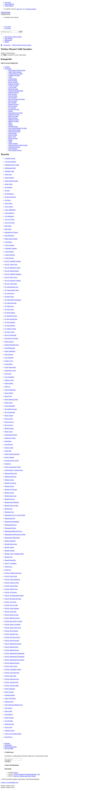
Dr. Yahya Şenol (9, 332)
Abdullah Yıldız (9, 171)
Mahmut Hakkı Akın (11, 473)
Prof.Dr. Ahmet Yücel (11, 589)
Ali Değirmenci (9, 194)
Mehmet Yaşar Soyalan (11, 505)
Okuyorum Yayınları (14, 130)
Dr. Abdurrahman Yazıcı (12, 290)
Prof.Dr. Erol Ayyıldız (11, 605)
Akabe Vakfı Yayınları (15, 72)
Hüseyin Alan (9, 419)
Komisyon (8, 464)
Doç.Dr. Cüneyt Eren (11, 264)
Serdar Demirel (9, 717)
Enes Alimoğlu (9, 357)
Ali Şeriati (8, 200)
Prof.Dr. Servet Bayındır (12, 672)
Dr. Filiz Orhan (9, 309)
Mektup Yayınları (13, 121)
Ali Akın (7, 190)
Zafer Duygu (8, 737)
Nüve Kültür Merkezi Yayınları (17, 128)
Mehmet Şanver (9, 486)
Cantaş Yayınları (13, 85)
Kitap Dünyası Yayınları (15, 113)
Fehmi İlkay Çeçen (10, 370)
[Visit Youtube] (2, 740)
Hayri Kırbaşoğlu (10, 412)
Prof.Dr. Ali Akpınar (11, 592)
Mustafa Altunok (10, 550)
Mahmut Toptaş (9, 480)
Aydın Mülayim (9, 213)
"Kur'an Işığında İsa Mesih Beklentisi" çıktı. (27, 774)
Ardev (10, 77)
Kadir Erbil (8, 451)
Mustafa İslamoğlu (10, 560)
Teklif (10, 142)
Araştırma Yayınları (14, 75)
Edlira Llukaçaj (9, 341)
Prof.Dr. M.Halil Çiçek (11, 634)
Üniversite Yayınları (14, 147)
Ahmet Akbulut (9, 177)
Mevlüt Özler (9, 509)
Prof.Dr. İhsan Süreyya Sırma (13, 621)
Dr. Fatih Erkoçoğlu (10, 303)
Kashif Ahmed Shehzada (12, 454)
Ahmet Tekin (8, 184)
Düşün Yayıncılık (13, 92)
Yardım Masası (9, 6)
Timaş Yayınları (13, 143)
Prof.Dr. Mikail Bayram (12, 650)
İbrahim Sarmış (9, 428)
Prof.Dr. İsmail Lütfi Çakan (13, 627)
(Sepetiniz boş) (6, 14)
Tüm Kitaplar (9, 38)
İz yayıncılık (12, 108)
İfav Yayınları (12, 102)
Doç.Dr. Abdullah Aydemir (13, 261)
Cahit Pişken (8, 242)
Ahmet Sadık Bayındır (11, 181)
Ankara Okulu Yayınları (15, 73)
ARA (20, 31)
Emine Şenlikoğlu (10, 351)
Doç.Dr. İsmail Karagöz (12, 271)
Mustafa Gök (8, 557)
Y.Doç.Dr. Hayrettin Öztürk (13, 734)
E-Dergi (15, 772)
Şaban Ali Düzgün (10, 698)
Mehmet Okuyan (10, 499)
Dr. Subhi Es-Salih (10, 329)
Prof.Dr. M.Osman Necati (12, 637)
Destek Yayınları (13, 89)
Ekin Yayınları (12, 94)
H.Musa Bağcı (9, 383)
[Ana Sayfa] (2, 45)
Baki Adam (8, 226)
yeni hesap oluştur (30, 9)
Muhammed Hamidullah (12, 521)
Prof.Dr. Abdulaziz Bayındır (13, 573)
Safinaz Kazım (9, 701)
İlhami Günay (9, 431)
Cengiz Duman (9, 258)
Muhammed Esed (10, 518)
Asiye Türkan (9, 206)
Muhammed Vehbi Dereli (12, 537)
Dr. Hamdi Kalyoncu (11, 316)
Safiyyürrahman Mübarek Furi (14, 705)
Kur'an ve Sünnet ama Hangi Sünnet (25, 776)
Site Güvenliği (9, 748)
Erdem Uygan (9, 361)
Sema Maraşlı (9, 714)
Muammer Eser (9, 512)
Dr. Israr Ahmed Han (11, 319)
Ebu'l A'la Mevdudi (10, 335)
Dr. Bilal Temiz (9, 296)
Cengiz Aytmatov (10, 255)
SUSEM (7, 67)
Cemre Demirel (9, 251)
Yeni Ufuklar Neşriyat (15, 150)
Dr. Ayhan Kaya (9, 293)
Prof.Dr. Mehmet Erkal (11, 647)
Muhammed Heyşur (10, 525)
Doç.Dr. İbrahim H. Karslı (12, 267)
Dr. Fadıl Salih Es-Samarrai (13, 300)
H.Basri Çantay (9, 380)
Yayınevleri (7, 45)
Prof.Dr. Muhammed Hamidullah (14, 653)
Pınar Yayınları (12, 135)
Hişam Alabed (9, 415)
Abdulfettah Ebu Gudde (12, 165)
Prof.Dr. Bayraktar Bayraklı (13, 599)
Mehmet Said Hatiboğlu (12, 502)
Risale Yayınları (13, 138)
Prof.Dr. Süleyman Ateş (12, 679)
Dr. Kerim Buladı (10, 322)
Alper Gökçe (8, 203)
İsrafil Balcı (8, 441)
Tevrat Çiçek (8, 727)
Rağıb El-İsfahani (10, 689)
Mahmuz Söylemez (10, 483)
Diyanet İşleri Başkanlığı (15, 91)
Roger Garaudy (9, 692)
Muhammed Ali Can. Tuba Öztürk (15, 515)
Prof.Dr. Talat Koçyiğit (11, 682)
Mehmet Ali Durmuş (11, 489)
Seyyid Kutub (9, 721)
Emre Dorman (9, 354)
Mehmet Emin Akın (10, 496)
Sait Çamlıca (8, 708)
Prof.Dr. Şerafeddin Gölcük (13, 669)
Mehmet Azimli (9, 492)
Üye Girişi (8, 26)
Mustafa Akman (9, 547)
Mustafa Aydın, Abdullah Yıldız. (14, 554)
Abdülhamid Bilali (10, 168)
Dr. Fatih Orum (9, 306)
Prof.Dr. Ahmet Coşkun (12, 582)
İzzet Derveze (9, 444)
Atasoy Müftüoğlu (10, 210)
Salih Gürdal (8, 711)
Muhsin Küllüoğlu (10, 541)
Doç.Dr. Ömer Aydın (11, 277)
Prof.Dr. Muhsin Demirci (12, 663)
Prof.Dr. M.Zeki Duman (12, 640)
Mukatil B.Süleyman (11, 544)
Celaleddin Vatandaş (11, 248)
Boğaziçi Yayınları (13, 84)
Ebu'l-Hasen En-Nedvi (11, 338)
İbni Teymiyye (9, 425)
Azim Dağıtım (12, 79)
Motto (10, 123)
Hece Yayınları (12, 101)
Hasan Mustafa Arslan (11, 399)
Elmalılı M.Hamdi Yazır (12, 345)
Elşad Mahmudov (10, 348)
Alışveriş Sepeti (5, 12)
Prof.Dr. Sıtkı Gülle (10, 676)
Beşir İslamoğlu (9, 235)
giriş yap (19, 9)
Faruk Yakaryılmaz (10, 367)
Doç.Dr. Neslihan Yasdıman (13, 274)
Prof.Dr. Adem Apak (11, 576)
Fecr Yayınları (12, 97)
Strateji (10, 140)
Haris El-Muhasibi (10, 390)
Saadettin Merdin (10, 695)
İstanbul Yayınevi (13, 104)
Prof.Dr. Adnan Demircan (12, 579)
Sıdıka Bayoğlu (9, 724)
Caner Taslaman (9, 245)
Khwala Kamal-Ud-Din (12, 460)
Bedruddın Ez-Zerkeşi (11, 232)
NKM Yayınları (13, 126)
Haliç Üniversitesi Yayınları (16, 99)
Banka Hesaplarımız (11, 747)
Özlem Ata (8, 570)
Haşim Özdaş (9, 402)
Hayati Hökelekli (10, 406)
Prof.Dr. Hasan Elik (10, 611)
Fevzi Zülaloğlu (9, 377)
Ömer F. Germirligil (10, 563)
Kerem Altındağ (9, 457)
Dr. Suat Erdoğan (10, 325)
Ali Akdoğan (8, 187)
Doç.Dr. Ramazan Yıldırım (13, 280)
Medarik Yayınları (13, 119)
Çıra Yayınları (12, 87)
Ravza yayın (12, 136)
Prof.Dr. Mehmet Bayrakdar (13, 644)
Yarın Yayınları (12, 148)
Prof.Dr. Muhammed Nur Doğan (14, 660)
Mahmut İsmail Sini (10, 476)
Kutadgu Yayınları (13, 114)
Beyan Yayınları (13, 82)
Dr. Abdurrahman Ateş (11, 287)
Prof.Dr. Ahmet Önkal (11, 586)
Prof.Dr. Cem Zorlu (10, 602)
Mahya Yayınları (13, 116)
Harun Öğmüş (9, 393)
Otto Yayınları (12, 133)
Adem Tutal (8, 174)
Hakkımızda (8, 40)
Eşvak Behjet (9, 364)
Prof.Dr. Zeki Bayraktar (12, 685)
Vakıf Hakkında (9, 4)
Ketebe (10, 111)
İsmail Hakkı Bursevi (11, 435)
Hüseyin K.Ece (9, 422)
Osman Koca (8, 566)
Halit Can (7, 386)
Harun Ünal (8, 396)
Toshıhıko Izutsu (9, 730)
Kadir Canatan (9, 447)
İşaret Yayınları (12, 106)
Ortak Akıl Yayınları (14, 131)
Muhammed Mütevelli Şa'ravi (13, 531)
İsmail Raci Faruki (10, 438)
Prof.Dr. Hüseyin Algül (11, 615)
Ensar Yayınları (12, 96)
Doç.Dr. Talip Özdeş (11, 284)
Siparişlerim (8, 745)
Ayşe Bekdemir (9, 216)
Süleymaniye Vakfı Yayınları (13, 37)
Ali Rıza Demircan (10, 197)
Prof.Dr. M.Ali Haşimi (11, 631)
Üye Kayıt (8, 28)
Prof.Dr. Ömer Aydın (11, 666)
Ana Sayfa (8, 2)
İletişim (7, 42)
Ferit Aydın (8, 374)
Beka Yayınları (12, 80)
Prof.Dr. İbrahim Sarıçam (12, 618)
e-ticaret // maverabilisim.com (9, 782)
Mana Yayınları (12, 118)
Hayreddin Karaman (11, 409)
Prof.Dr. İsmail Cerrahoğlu (12, 624)
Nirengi (10, 125)
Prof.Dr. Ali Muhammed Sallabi (14, 595)
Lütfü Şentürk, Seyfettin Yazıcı (14, 470)
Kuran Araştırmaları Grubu (13, 467)
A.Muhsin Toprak (10, 158)
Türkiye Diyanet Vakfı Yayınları (21, 45)
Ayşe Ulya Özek (9, 219)
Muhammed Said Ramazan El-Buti (15, 534)
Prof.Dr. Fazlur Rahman (12, 608)
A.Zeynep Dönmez (10, 161)
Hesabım (7, 743)
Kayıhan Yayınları (13, 109)
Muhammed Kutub (10, 528)
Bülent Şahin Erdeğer (11, 239)
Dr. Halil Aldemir (10, 312)
